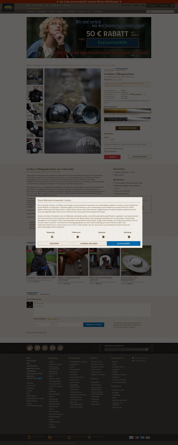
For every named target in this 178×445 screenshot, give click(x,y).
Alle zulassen (123, 243)
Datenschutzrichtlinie (70, 225)
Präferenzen (76, 232)
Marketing (127, 232)
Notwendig (50, 232)
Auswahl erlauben (89, 243)
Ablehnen (54, 243)
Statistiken (101, 232)
